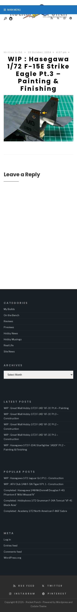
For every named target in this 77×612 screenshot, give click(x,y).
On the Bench (11, 315)
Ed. (21, 52)
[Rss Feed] (51, 18)
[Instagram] (64, 18)
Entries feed (10, 545)
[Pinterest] (70, 18)
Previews (9, 327)
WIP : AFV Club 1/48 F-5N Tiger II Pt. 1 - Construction (33, 484)
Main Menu (14, 9)
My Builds (9, 309)
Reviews (8, 321)
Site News (9, 351)
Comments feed (13, 551)
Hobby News (11, 333)
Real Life (8, 345)
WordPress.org (12, 557)
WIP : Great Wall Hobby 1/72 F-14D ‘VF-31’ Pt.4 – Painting (36, 408)
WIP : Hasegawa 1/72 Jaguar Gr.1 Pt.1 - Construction (34, 478)
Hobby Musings (13, 339)
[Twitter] (58, 18)
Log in (7, 539)
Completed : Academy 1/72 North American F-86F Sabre (35, 510)
